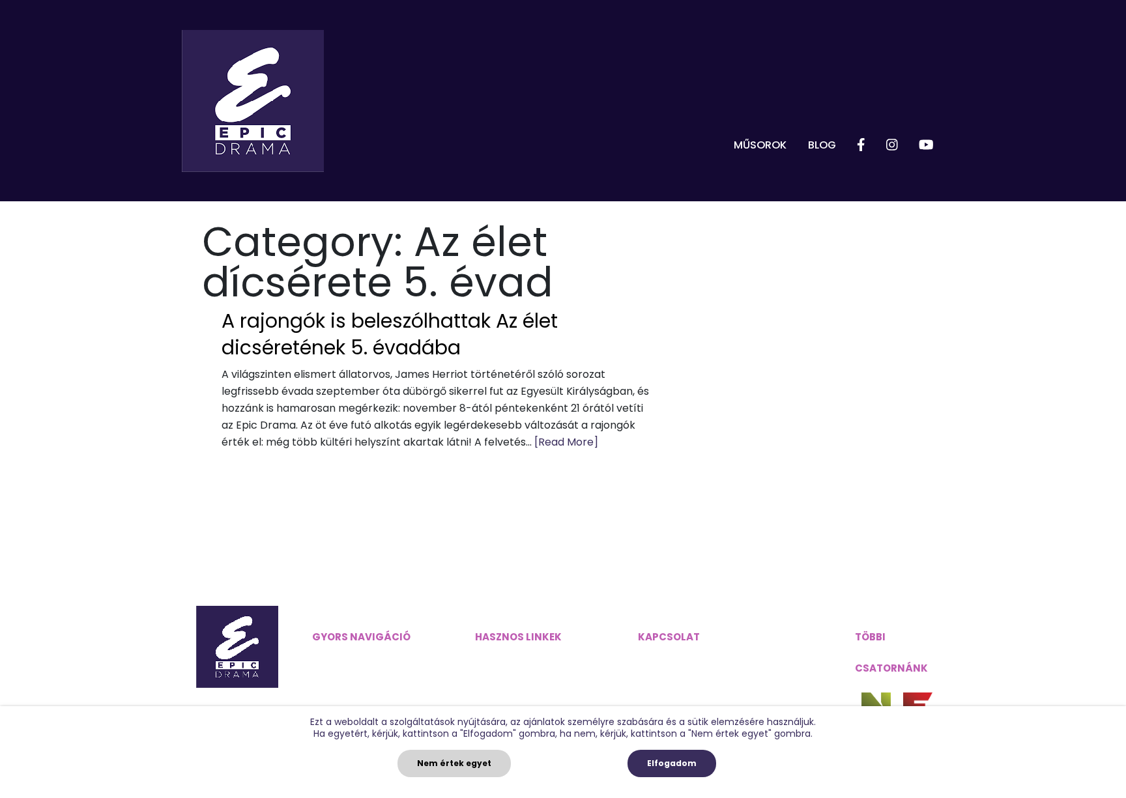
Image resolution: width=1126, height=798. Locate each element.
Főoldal (330, 660)
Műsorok (760, 144)
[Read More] (566, 442)
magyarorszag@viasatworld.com (723, 660)
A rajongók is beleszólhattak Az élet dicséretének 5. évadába (390, 334)
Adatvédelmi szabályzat (536, 660)
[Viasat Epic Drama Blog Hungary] (253, 101)
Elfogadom (672, 763)
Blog (822, 144)
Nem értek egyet (454, 763)
